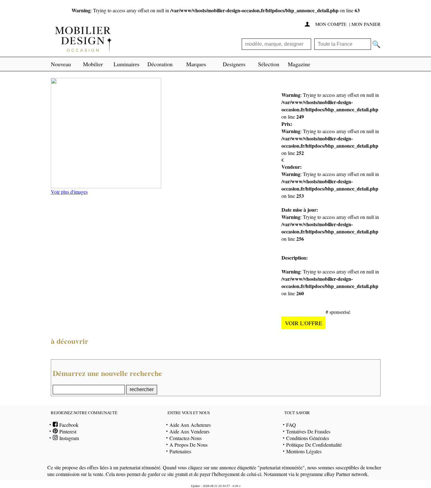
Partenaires (180, 451)
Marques (196, 64)
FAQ (291, 424)
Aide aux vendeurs (189, 431)
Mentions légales (304, 451)
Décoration (160, 64)
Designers (234, 64)
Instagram (68, 438)
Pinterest (67, 431)
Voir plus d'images (69, 191)
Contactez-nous (185, 438)
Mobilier (93, 64)
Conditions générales (307, 438)
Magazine (299, 64)
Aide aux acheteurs (190, 424)
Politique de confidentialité (314, 444)
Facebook (68, 424)
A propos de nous (188, 444)
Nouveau (61, 64)
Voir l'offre (303, 323)
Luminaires (126, 64)
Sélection (268, 64)
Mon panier (366, 24)
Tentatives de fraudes (308, 431)
